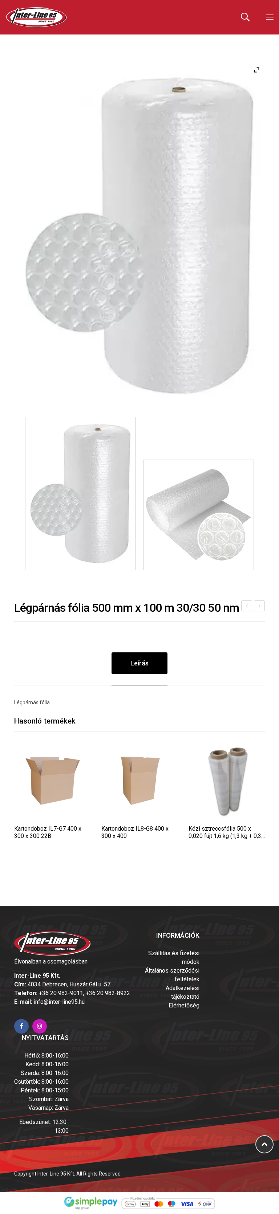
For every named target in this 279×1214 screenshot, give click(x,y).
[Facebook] (21, 1026)
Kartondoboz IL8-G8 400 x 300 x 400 (135, 832)
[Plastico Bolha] (198, 515)
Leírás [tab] (139, 663)
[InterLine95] (36, 16)
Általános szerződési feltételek (172, 975)
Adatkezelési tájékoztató (182, 992)
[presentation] (14, 811)
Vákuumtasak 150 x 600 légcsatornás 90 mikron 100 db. (259, 607)
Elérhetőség (184, 1005)
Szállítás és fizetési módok (173, 957)
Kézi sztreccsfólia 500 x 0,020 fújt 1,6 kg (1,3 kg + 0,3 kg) (225, 832)
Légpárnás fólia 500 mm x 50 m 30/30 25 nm (247, 607)
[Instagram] (39, 1026)
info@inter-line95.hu (59, 1001)
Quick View (52, 780)
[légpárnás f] (139, 236)
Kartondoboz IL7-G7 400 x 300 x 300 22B (47, 832)
